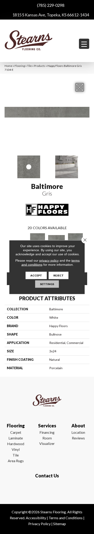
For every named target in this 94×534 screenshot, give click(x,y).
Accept (36, 275)
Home (8, 66)
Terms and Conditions (66, 518)
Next (87, 164)
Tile (29, 66)
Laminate (15, 438)
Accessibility (36, 518)
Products (39, 66)
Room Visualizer (47, 441)
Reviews (78, 438)
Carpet (15, 432)
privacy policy (49, 260)
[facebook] (46, 489)
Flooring (20, 66)
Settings (47, 284)
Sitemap (59, 523)
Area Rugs (16, 461)
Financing (47, 432)
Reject (58, 275)
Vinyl (16, 449)
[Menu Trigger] (84, 44)
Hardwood (15, 443)
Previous (7, 164)
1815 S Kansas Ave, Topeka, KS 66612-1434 (50, 14)
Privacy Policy (39, 523)
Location (78, 432)
